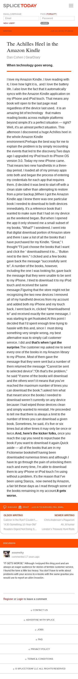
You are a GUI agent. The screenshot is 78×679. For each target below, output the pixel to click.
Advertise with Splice (40, 619)
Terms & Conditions (40, 658)
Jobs (40, 629)
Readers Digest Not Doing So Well (22, 529)
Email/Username (12, 14)
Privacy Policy (40, 649)
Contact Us (40, 610)
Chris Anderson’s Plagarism (59, 520)
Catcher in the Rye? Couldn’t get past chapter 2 (29, 520)
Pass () (48, 14)
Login (20, 598)
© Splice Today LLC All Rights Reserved (40, 668)
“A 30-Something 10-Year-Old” (20, 524)
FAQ (40, 639)
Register (8, 598)
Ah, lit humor (67, 524)
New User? (9, 23)
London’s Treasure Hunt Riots (58, 529)
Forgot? (51, 14)
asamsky (18, 552)
